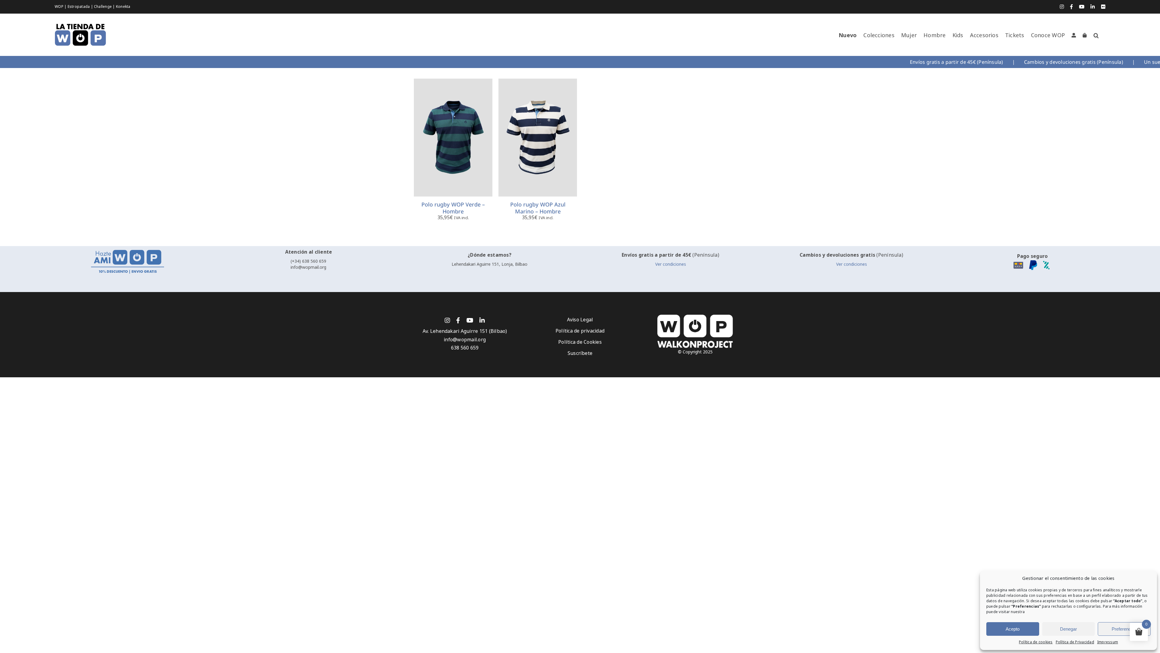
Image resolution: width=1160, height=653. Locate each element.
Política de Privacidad (1075, 642)
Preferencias (1124, 629)
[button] (1096, 35)
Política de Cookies (580, 342)
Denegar (1068, 629)
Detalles (457, 142)
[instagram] (447, 320)
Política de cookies (1036, 642)
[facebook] (458, 320)
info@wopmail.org (308, 267)
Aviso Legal (580, 319)
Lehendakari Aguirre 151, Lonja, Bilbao (489, 264)
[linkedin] (482, 320)
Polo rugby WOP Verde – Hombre (453, 208)
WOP (59, 6)
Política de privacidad (580, 330)
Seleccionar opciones (453, 135)
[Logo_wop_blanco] (695, 317)
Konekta (123, 6)
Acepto (1013, 629)
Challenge (103, 6)
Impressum (1107, 642)
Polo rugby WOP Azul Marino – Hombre (538, 208)
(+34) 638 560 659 (308, 261)
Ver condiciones (670, 264)
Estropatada (79, 6)
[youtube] (469, 320)
